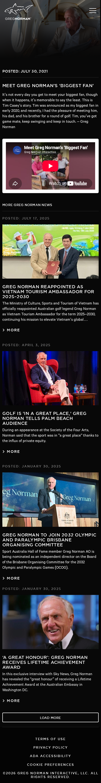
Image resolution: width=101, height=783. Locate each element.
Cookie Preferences (50, 764)
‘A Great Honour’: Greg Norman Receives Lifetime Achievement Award (45, 661)
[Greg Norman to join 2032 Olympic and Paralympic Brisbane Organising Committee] (50, 499)
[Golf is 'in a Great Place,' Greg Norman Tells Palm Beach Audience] (50, 378)
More (13, 329)
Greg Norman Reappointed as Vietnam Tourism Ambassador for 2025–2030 (48, 290)
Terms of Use (50, 738)
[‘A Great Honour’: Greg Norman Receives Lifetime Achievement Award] (50, 622)
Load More (50, 717)
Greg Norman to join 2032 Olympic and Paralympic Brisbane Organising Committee (49, 538)
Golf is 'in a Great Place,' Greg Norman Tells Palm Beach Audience (44, 417)
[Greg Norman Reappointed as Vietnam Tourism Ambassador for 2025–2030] (50, 251)
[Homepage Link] (19, 19)
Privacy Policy (50, 747)
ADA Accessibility (50, 755)
